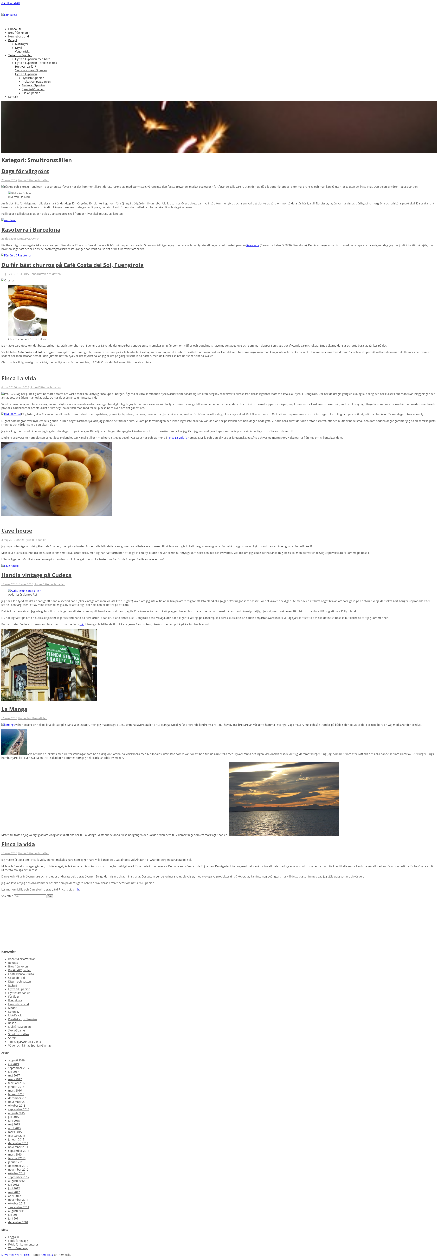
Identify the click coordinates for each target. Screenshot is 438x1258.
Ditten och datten (38, 180)
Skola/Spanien (31, 93)
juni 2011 (14, 1218)
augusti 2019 (16, 1060)
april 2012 (14, 1196)
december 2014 (18, 1143)
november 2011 (18, 1200)
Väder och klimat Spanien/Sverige (29, 1045)
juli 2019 (13, 1064)
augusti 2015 (16, 1113)
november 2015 (18, 1102)
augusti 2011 (16, 1211)
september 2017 (18, 1068)
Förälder (13, 996)
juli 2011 (13, 1215)
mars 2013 (15, 1154)
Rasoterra (252, 245)
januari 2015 (16, 1139)
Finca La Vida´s (177, 438)
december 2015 (18, 1098)
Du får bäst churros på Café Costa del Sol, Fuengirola (72, 264)
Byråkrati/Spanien (33, 85)
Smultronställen (37, 718)
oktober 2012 (16, 1173)
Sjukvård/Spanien (33, 89)
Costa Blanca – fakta (21, 974)
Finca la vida (18, 844)
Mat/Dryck (21, 44)
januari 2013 (16, 1162)
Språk (12, 1038)
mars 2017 (15, 1079)
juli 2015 (13, 1117)
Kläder (12, 1008)
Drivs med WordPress (15, 1255)
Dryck (18, 48)
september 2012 (18, 1177)
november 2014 (18, 1147)
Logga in (13, 1237)
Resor (12, 1023)
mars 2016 (15, 1090)
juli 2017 (13, 1072)
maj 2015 (14, 1124)
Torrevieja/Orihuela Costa (24, 1042)
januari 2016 (16, 1094)
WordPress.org (18, 1248)
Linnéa (22, 180)
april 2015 (14, 1128)
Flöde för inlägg (18, 1241)
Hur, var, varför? (25, 66)
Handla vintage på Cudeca (36, 575)
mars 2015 (15, 1132)
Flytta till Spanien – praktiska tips (36, 63)
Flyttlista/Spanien (33, 78)
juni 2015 (14, 1120)
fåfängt (12, 985)
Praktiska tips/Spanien (36, 81)
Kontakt (13, 97)
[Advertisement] (104, 922)
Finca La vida (18, 378)
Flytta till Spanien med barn (32, 59)
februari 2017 (16, 1083)
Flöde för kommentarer (23, 1244)
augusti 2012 (16, 1181)
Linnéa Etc (14, 29)
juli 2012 (13, 1184)
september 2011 (18, 1207)
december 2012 (18, 1166)
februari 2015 (16, 1136)
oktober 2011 (16, 1203)
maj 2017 (14, 1075)
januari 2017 (16, 1087)
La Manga (14, 709)
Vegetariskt (22, 51)
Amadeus (47, 1255)
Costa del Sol (16, 978)
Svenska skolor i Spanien (31, 70)
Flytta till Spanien (26, 74)
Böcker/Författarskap (22, 959)
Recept (12, 40)
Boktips (13, 963)
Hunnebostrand (18, 36)
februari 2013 (16, 1158)
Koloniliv (13, 1012)
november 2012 (18, 1169)
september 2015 (18, 1109)
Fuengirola (15, 1000)
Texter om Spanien (20, 55)
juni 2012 (14, 1188)
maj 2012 (14, 1192)
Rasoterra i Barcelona (30, 229)
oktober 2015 (16, 1105)
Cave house (16, 530)
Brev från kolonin (19, 33)
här (82, 624)
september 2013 (18, 1151)
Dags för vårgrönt (25, 171)
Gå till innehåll (10, 3)
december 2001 (18, 1222)
